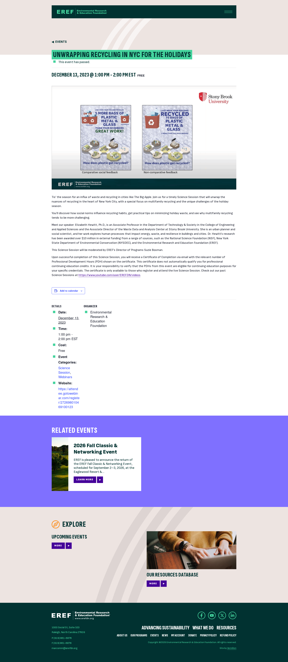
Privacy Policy (208, 635)
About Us (122, 635)
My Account (178, 635)
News (165, 635)
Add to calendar (69, 290)
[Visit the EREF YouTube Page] (212, 615)
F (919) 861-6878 (62, 643)
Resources (226, 628)
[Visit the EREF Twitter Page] (222, 615)
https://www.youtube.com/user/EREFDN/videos (109, 275)
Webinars (65, 376)
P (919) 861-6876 (62, 638)
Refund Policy (228, 635)
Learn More (84, 479)
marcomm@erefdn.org (65, 648)
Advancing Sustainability (165, 628)
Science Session (64, 370)
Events (61, 42)
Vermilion (231, 648)
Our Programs (138, 635)
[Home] (82, 11)
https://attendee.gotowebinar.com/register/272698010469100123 (69, 397)
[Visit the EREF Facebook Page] (201, 615)
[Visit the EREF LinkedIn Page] (232, 615)
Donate (192, 635)
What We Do (203, 628)
